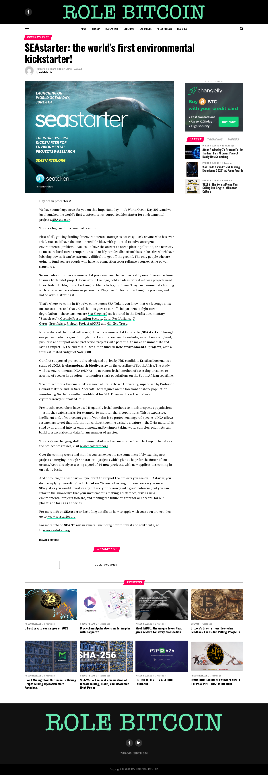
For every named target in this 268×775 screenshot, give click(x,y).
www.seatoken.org (56, 530)
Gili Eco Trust (117, 323)
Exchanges (146, 28)
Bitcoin (96, 28)
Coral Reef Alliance (117, 318)
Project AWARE (89, 323)
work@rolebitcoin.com (134, 753)
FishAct (72, 323)
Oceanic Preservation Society (81, 318)
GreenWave (57, 323)
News (83, 28)
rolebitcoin (46, 72)
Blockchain (112, 28)
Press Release (164, 28)
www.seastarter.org (94, 446)
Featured (182, 28)
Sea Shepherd (97, 313)
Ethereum (129, 28)
